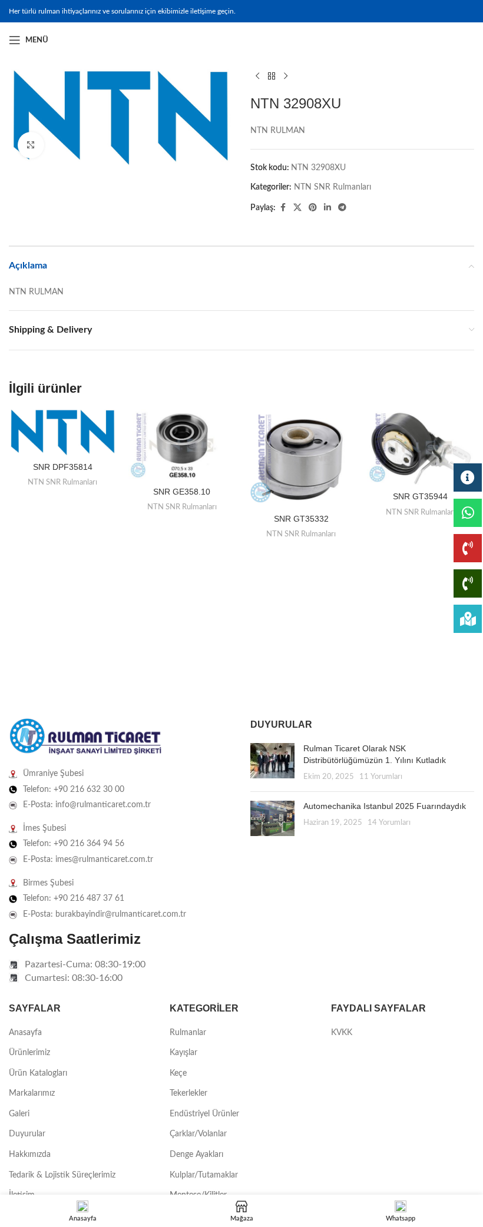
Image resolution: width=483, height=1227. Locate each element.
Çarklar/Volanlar (198, 1134)
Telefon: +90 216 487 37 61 (73, 898)
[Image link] (85, 737)
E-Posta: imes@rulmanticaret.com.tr (88, 859)
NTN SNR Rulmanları (332, 187)
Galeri (19, 1114)
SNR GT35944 (420, 496)
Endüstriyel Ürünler (204, 1114)
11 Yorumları (380, 776)
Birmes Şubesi (48, 883)
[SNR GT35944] (421, 447)
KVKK (341, 1033)
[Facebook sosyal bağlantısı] (439, 40)
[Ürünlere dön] (271, 76)
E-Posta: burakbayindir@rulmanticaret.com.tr (104, 914)
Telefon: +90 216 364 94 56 (73, 844)
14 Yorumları (389, 822)
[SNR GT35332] (301, 458)
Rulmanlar (188, 1033)
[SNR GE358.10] (182, 445)
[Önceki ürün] (257, 76)
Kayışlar (183, 1053)
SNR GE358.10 (181, 491)
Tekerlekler (188, 1093)
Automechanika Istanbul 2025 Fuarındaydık (384, 806)
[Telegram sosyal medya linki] (342, 208)
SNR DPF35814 (62, 467)
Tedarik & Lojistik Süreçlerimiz (62, 1175)
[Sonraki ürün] (286, 76)
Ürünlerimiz (29, 1053)
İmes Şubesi (44, 828)
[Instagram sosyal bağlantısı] (453, 40)
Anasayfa (25, 1033)
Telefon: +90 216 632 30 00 (73, 789)
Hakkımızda (30, 1154)
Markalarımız (32, 1093)
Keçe (178, 1073)
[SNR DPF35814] (63, 432)
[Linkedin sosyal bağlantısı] (467, 40)
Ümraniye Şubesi (53, 774)
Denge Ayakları (196, 1154)
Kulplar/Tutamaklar (204, 1175)
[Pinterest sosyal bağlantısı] (312, 208)
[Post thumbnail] (272, 762)
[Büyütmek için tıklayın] (31, 145)
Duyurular (27, 1134)
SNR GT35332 (301, 518)
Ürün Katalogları (38, 1073)
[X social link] (297, 208)
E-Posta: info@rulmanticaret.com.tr (87, 805)
